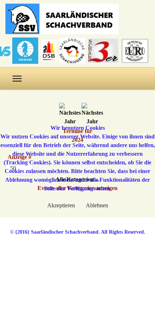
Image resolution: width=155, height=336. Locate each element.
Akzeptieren (61, 205)
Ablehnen (97, 205)
